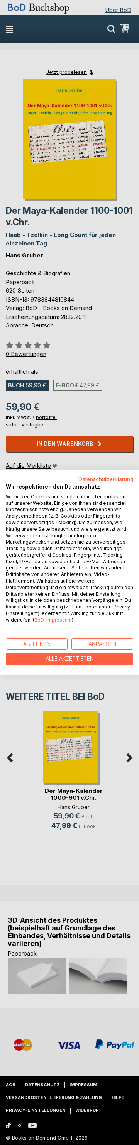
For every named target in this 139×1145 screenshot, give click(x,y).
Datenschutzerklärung (105, 479)
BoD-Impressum (53, 620)
